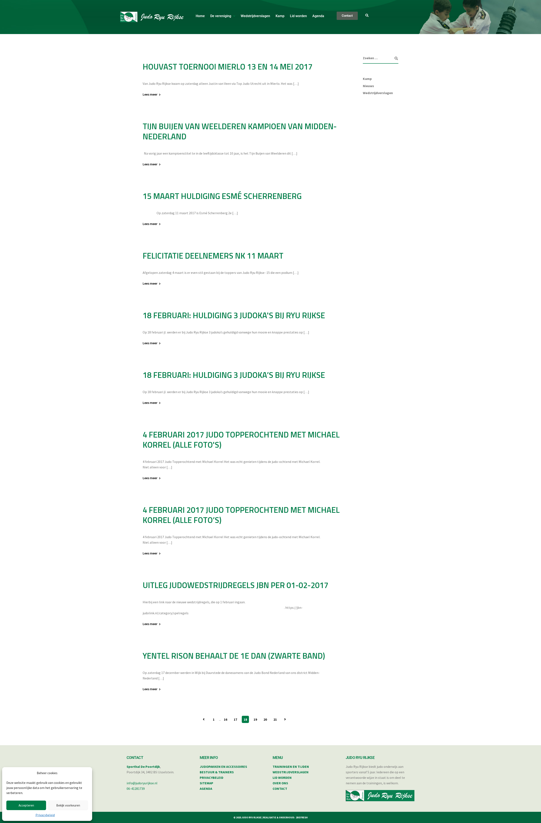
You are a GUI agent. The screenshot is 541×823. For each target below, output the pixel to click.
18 (245, 719)
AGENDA (206, 788)
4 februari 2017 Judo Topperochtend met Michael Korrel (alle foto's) (241, 439)
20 (265, 719)
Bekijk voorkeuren (68, 805)
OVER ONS (280, 783)
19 (255, 719)
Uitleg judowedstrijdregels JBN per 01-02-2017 (235, 585)
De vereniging (220, 16)
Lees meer (150, 94)
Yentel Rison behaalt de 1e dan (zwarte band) (234, 656)
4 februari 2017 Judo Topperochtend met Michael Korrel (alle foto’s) (241, 515)
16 (225, 719)
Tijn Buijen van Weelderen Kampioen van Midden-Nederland (240, 131)
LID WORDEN (282, 777)
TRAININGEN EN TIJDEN (291, 766)
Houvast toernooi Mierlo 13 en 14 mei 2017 (228, 66)
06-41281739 (136, 788)
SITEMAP (206, 783)
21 (275, 719)
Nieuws (368, 86)
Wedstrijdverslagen (255, 16)
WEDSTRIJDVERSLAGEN (291, 772)
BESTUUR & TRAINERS (217, 772)
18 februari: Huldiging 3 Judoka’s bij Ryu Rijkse (234, 375)
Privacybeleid (45, 815)
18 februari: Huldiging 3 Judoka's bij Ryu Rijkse (234, 315)
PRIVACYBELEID (211, 777)
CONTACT (280, 788)
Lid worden (298, 16)
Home (200, 16)
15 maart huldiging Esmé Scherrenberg (222, 196)
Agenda (318, 16)
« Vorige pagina (203, 719)
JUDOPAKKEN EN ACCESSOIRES (223, 766)
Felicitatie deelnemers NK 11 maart (213, 256)
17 (235, 719)
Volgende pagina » (285, 719)
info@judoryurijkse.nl (142, 783)
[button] (223, 16)
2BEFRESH (302, 817)
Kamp (280, 16)
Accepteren (26, 805)
